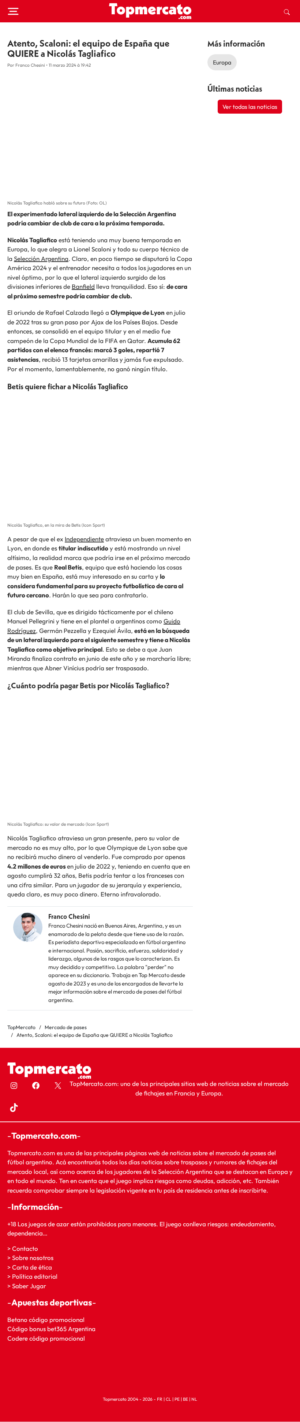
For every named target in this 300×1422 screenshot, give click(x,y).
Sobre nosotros (32, 1258)
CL (168, 1399)
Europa (222, 62)
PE (177, 1399)
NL (194, 1399)
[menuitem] (287, 11)
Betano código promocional (46, 1319)
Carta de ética (32, 1267)
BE (185, 1399)
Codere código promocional (46, 1338)
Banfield (83, 286)
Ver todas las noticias (249, 106)
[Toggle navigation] (13, 11)
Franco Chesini (69, 916)
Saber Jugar (29, 1286)
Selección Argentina (41, 258)
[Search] (287, 11)
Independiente (84, 539)
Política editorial (34, 1277)
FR (159, 1399)
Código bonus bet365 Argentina (51, 1329)
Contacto (25, 1248)
